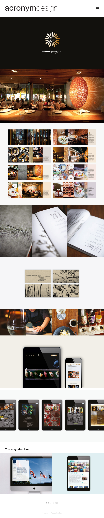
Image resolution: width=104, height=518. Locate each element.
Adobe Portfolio (57, 513)
